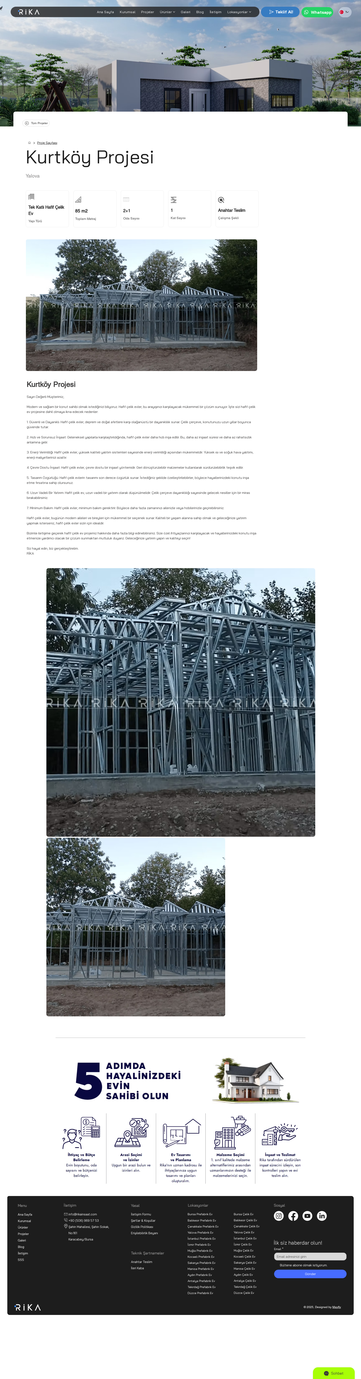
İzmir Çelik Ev (243, 1244)
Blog (21, 1247)
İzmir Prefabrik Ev (199, 1245)
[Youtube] (307, 1216)
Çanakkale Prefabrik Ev (203, 1226)
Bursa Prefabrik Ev (200, 1214)
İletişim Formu (141, 1214)
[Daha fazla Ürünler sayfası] (174, 12)
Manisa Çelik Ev (244, 1268)
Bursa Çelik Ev (243, 1214)
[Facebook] (293, 1216)
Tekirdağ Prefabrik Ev (202, 1287)
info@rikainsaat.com (83, 1214)
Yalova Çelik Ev (244, 1232)
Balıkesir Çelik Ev (245, 1220)
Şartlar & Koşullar (143, 1221)
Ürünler (23, 1227)
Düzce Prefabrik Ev (200, 1293)
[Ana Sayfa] (29, 142)
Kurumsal (24, 1221)
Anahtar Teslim (141, 1262)
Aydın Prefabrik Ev (200, 1275)
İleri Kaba (137, 1268)
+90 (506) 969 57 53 (84, 1221)
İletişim (23, 1253)
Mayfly (336, 1307)
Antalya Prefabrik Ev (201, 1281)
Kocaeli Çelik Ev (244, 1256)
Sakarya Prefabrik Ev (201, 1263)
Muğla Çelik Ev (243, 1250)
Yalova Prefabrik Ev (200, 1232)
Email (278, 1249)
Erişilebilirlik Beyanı (144, 1233)
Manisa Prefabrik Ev (201, 1269)
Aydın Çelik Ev (243, 1275)
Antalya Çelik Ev (245, 1281)
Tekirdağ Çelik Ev (245, 1287)
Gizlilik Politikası (142, 1227)
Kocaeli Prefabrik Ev (201, 1257)
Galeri (22, 1240)
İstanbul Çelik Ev (245, 1238)
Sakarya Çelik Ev (245, 1262)
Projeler (23, 1234)
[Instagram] (279, 1216)
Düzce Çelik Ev (244, 1293)
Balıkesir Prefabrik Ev (202, 1220)
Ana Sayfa (25, 1214)
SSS (21, 1260)
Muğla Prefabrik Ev (200, 1251)
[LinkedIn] (322, 1216)
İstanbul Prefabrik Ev (202, 1238)
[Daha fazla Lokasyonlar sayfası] (250, 12)
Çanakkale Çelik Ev (246, 1226)
